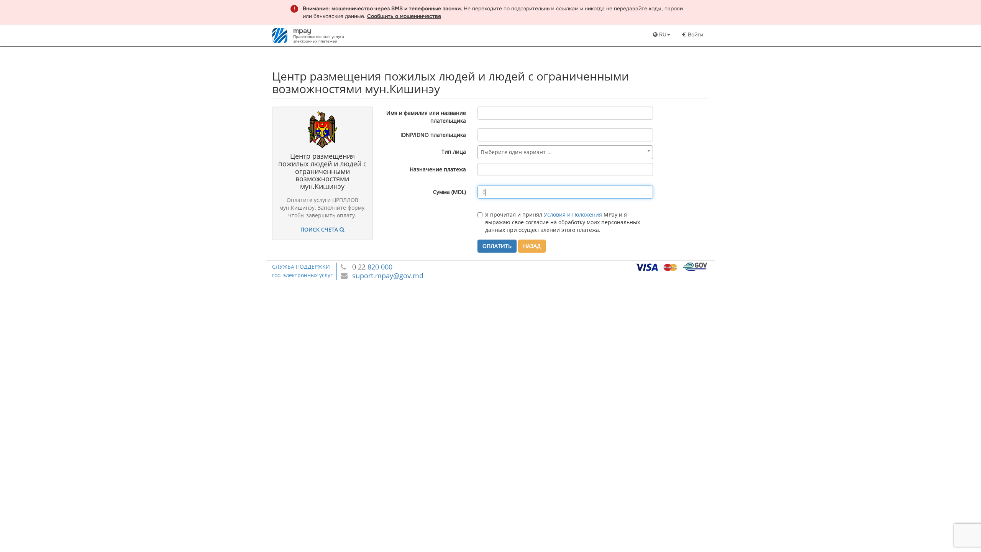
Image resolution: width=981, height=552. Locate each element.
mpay (302, 30)
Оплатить (497, 246)
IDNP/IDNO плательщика (433, 134)
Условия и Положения (573, 214)
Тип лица (453, 151)
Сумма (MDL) (449, 192)
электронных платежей (315, 41)
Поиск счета (320, 229)
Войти (694, 34)
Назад (532, 246)
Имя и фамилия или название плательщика (426, 116)
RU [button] (662, 34)
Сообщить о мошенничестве (404, 16)
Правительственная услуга (318, 36)
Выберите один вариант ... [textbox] (516, 152)
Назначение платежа (438, 169)
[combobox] (565, 152)
